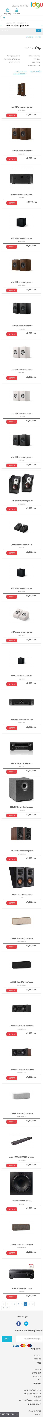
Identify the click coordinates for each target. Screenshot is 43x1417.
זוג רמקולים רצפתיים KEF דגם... (21, 107)
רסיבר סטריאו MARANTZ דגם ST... (21, 719)
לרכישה (12, 115)
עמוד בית (38, 37)
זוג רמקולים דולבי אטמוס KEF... (21, 544)
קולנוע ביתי (29, 37)
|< (3, 1304)
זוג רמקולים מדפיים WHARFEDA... (21, 851)
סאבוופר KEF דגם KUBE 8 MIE (21, 676)
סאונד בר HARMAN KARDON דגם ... (21, 1157)
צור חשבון (37, 1358)
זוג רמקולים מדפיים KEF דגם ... (21, 151)
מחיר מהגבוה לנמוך (19, 73)
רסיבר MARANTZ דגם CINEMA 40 (21, 194)
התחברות (37, 1355)
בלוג (39, 1379)
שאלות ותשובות (35, 1411)
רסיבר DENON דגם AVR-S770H (21, 763)
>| (7, 1308)
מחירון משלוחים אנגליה (32, 1393)
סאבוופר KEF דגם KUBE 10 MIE (21, 588)
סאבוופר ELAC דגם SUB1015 (22, 1201)
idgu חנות (37, 1396)
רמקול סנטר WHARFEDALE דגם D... (21, 1026)
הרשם (7, 1338)
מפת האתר (37, 1376)
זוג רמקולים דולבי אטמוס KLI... (21, 894)
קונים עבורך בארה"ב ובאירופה (17, 25)
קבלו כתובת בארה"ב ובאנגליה (17, 23)
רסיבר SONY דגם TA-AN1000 (21, 1288)
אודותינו (38, 1369)
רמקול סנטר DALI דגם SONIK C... (21, 938)
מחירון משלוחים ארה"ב (32, 1390)
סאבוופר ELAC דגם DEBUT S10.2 (21, 807)
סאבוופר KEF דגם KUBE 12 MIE (21, 238)
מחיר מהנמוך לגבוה (21, 71)
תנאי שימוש (36, 1373)
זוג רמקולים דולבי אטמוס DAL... (22, 501)
